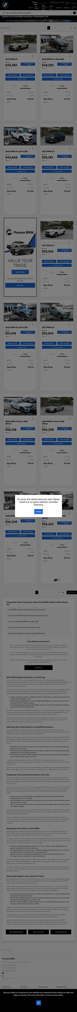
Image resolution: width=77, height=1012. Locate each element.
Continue (38, 511)
